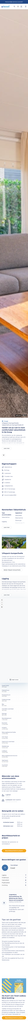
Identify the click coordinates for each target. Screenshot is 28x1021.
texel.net (12, 1012)
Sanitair (7, 796)
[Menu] (25, 7)
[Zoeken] (14, 6)
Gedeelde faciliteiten (11, 801)
